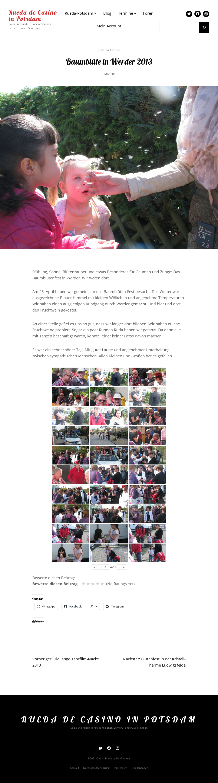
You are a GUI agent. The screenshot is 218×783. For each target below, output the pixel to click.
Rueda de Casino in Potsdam (33, 15)
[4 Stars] (97, 584)
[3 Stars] (93, 584)
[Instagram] (206, 14)
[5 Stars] (102, 584)
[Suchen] (204, 27)
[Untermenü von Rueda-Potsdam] (95, 13)
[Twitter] (189, 14)
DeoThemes (123, 758)
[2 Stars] (88, 584)
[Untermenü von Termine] (135, 13)
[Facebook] (197, 14)
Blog (101, 50)
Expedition (113, 50)
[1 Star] (83, 584)
